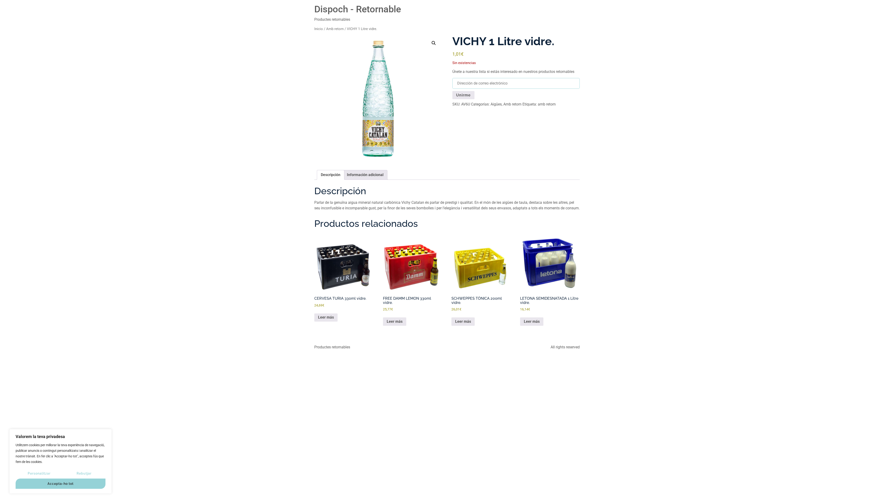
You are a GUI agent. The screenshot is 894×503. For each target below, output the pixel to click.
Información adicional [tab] (365, 175)
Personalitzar (39, 473)
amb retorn (547, 104)
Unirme (463, 95)
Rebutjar (84, 473)
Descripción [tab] (330, 175)
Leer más (326, 317)
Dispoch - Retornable (357, 9)
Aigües (496, 104)
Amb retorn (335, 29)
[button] (434, 43)
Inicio (318, 29)
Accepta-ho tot (60, 484)
